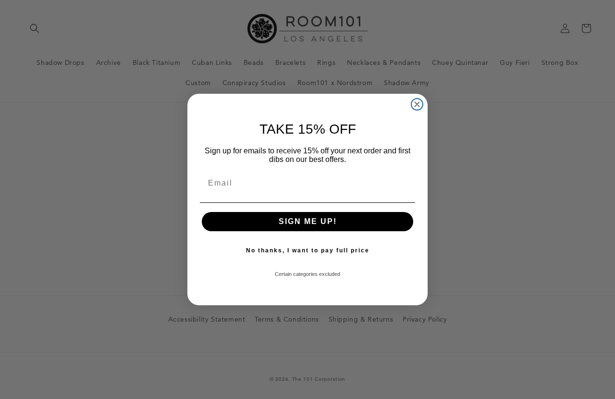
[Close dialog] (417, 104)
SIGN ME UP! (308, 221)
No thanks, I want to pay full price (307, 250)
